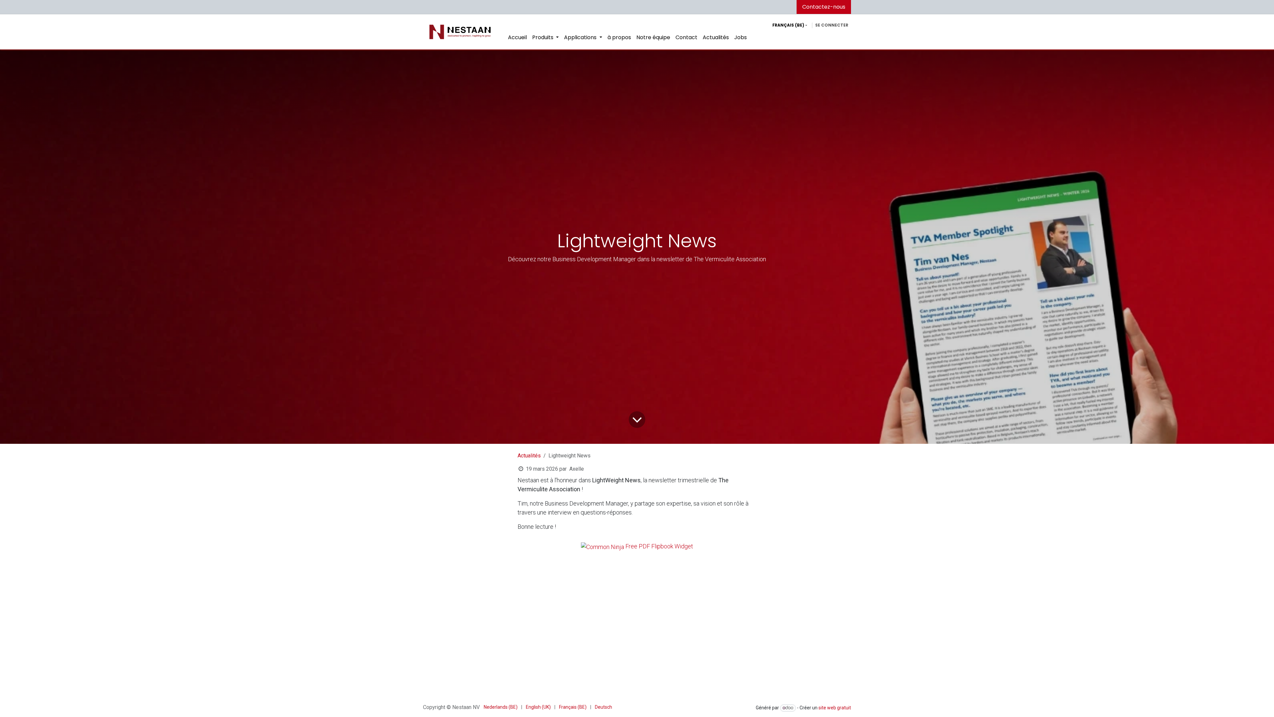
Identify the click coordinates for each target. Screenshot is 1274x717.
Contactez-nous (823, 7)
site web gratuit (834, 707)
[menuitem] (517, 37)
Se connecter (831, 25)
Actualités (529, 455)
